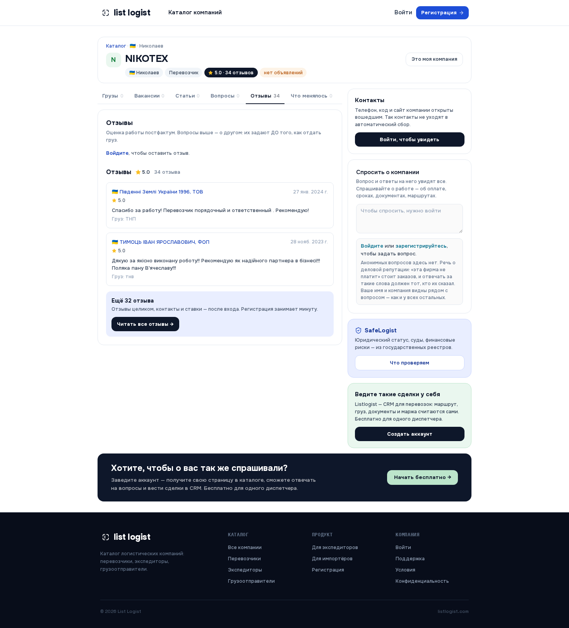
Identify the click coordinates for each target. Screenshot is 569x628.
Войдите (117, 153)
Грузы (112, 95)
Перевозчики (244, 559)
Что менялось (311, 95)
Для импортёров (332, 559)
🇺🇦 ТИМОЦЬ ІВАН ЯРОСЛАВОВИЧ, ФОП (160, 242)
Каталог (116, 46)
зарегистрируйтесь (421, 246)
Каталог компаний (195, 12)
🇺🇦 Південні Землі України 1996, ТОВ (157, 191)
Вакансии (149, 95)
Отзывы (264, 95)
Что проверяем (409, 362)
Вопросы (225, 95)
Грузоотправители (251, 581)
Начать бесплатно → (422, 477)
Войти (403, 12)
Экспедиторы (245, 570)
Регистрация (439, 12)
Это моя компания (434, 59)
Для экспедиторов (335, 547)
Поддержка (410, 559)
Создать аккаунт (409, 434)
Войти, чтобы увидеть (409, 139)
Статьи (187, 95)
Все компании (245, 547)
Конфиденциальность (422, 581)
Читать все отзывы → (145, 324)
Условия (405, 570)
